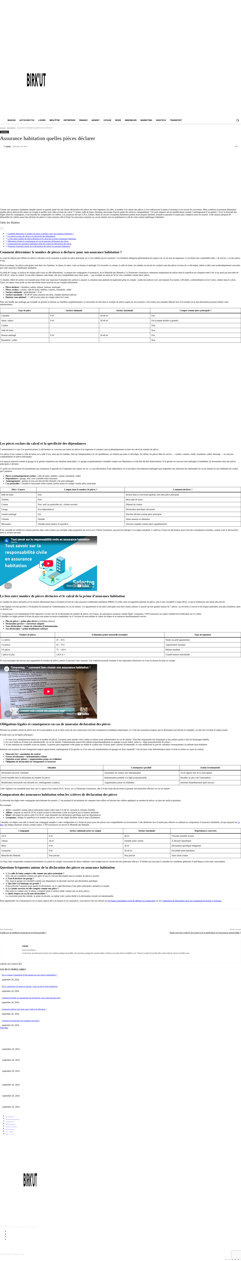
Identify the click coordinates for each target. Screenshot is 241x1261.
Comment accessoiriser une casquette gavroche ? (21, 1021)
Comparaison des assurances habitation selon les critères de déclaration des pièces (39, 244)
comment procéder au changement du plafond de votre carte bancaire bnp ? (31, 998)
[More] (68, 154)
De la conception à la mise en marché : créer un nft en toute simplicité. (30, 986)
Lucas (8, 146)
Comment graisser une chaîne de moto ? (18, 1055)
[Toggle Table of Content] (2, 229)
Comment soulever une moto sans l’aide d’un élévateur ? (24, 1009)
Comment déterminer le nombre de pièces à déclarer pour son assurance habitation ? (41, 234)
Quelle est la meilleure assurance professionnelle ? (23, 932)
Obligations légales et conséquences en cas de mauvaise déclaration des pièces (38, 241)
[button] (237, 120)
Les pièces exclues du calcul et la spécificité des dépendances (31, 236)
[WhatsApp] (58, 154)
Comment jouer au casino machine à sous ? (19, 1044)
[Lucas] (2, 146)
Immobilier (11, 128)
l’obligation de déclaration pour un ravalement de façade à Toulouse (191, 901)
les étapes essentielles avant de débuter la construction (131, 901)
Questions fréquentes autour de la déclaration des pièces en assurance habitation (39, 246)
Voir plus (4, 1027)
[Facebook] (27, 154)
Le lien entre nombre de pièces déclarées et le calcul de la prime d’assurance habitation (42, 239)
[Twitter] (38, 154)
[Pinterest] (48, 154)
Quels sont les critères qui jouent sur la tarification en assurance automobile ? (205, 932)
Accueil (3, 128)
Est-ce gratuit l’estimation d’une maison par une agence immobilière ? (29, 975)
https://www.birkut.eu (29, 950)
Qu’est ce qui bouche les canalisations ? (17, 1066)
